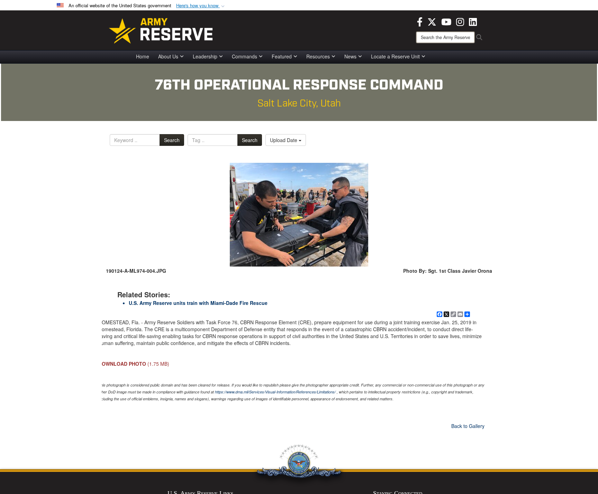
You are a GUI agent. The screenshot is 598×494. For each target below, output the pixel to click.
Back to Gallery (467, 425)
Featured (282, 56)
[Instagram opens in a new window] (460, 21)
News (350, 56)
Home (142, 56)
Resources (318, 56)
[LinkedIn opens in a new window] (473, 21)
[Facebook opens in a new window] (420, 21)
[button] (201, 5)
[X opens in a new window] (431, 21)
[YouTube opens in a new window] (446, 21)
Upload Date (284, 140)
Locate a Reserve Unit (395, 56)
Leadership (205, 56)
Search (172, 140)
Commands (244, 56)
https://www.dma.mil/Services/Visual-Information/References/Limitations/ (275, 391)
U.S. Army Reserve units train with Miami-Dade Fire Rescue (198, 302)
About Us (168, 56)
